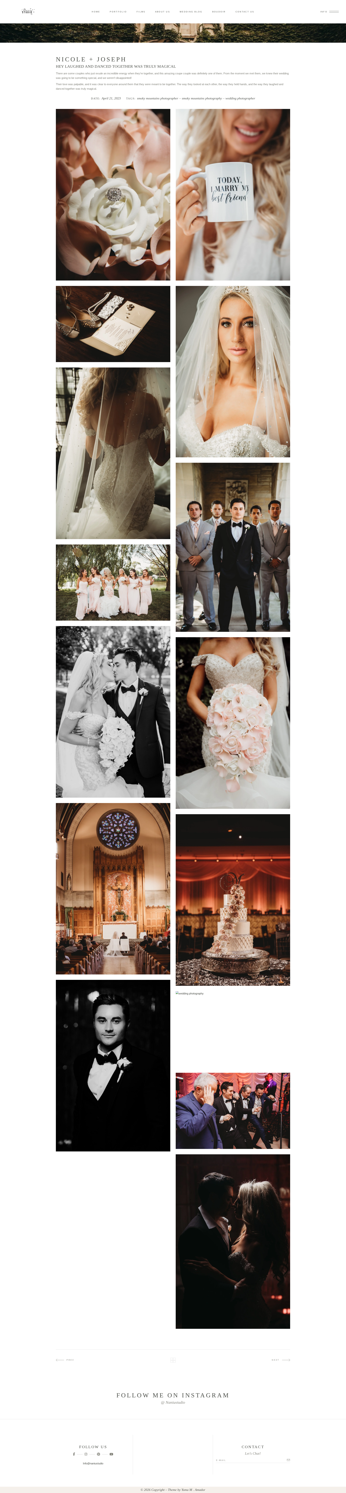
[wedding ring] (113, 195)
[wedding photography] (233, 195)
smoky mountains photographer (157, 98)
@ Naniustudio (173, 1402)
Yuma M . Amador (193, 1490)
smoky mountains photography (202, 98)
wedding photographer (240, 98)
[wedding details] (113, 324)
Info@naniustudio (93, 1463)
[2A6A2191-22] (233, 1241)
